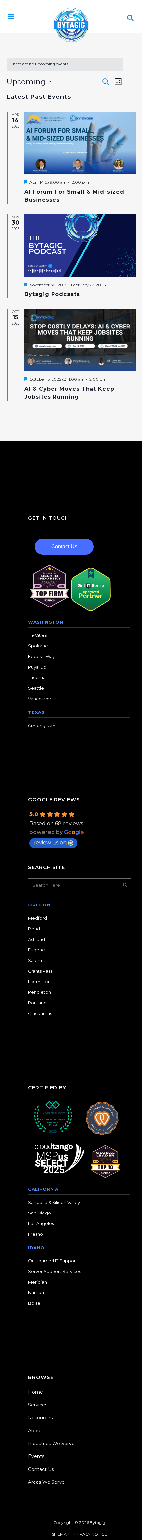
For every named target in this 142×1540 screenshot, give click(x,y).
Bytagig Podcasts (52, 294)
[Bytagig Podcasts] (80, 245)
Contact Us (64, 546)
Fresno (35, 1234)
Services (37, 1405)
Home (35, 1392)
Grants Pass (40, 971)
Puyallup (37, 667)
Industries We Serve (51, 1443)
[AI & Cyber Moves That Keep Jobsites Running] (80, 340)
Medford (37, 918)
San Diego (39, 1212)
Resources (40, 1418)
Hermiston (39, 981)
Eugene (36, 949)
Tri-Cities (37, 635)
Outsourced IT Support (52, 1260)
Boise (34, 1303)
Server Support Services (54, 1271)
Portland (37, 1002)
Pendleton (39, 992)
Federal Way (41, 656)
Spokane (38, 645)
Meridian (37, 1282)
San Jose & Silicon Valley (54, 1202)
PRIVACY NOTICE (90, 1534)
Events (36, 1456)
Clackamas (40, 1013)
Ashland (36, 939)
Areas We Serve (46, 1482)
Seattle (36, 688)
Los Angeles (41, 1223)
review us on (50, 842)
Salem (35, 960)
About (35, 1431)
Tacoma (37, 677)
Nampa (36, 1292)
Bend (34, 928)
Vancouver (39, 698)
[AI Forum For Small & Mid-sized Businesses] (80, 143)
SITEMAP (61, 1534)
